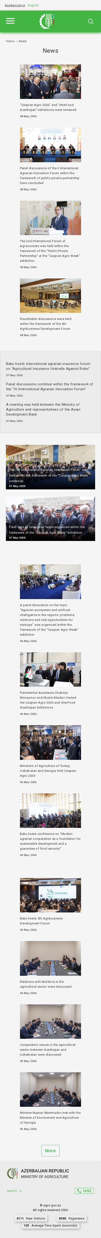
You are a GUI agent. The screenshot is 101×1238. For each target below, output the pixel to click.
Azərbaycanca (15, 5)
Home (10, 41)
